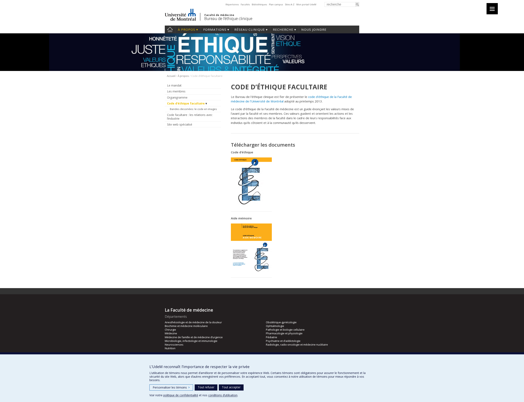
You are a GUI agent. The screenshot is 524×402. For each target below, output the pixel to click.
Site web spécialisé (179, 124)
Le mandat (174, 85)
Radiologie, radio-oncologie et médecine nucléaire (297, 344)
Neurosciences (174, 344)
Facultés (245, 4)
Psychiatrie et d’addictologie (283, 341)
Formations (214, 29)
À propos (186, 29)
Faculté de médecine (219, 15)
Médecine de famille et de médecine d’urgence (194, 337)
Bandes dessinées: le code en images (193, 109)
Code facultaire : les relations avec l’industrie (189, 116)
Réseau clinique (249, 29)
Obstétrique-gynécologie (281, 322)
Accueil (170, 29)
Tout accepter (231, 387)
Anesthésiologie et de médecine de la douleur (193, 322)
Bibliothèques (259, 4)
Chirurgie (170, 329)
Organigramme (177, 97)
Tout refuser (206, 387)
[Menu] (492, 8)
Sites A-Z (289, 4)
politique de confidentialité (180, 395)
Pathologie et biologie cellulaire (285, 329)
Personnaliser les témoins (171, 387)
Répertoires (232, 4)
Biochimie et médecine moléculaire (186, 326)
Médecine (171, 333)
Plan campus (276, 4)
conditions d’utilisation (222, 395)
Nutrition (170, 348)
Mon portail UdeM (306, 4)
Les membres (176, 91)
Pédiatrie (271, 337)
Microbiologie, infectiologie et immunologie (191, 341)
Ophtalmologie (275, 326)
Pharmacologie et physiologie (284, 333)
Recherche (283, 29)
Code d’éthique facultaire (186, 103)
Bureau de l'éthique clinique (228, 18)
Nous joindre (313, 29)
